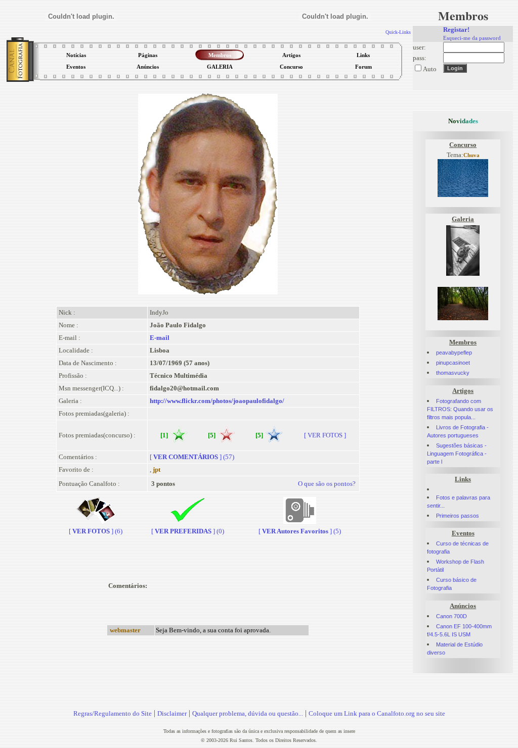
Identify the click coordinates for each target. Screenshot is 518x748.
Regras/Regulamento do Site (112, 713)
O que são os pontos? (327, 483)
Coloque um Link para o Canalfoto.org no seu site (377, 713)
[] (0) (187, 531)
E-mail (159, 337)
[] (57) (192, 457)
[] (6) (95, 531)
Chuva (471, 155)
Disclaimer (172, 713)
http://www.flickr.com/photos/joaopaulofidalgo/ (217, 401)
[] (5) (299, 531)
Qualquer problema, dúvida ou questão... (247, 713)
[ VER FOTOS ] (325, 435)
